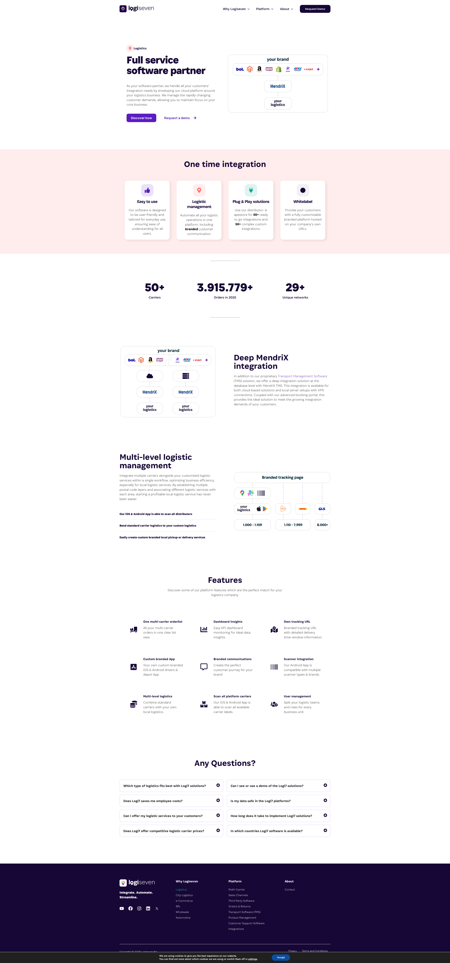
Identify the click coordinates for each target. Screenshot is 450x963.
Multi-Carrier (237, 889)
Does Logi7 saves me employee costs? (152, 801)
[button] (247, 9)
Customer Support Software (247, 923)
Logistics (181, 889)
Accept (281, 957)
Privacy (292, 950)
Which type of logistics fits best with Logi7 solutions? (164, 786)
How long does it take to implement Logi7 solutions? (271, 816)
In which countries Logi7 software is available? (267, 831)
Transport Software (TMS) (244, 912)
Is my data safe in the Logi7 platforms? (261, 801)
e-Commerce (184, 901)
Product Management (242, 917)
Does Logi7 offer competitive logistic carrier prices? (163, 831)
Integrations (236, 929)
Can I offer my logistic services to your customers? (162, 816)
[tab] (171, 786)
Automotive (183, 917)
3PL (178, 906)
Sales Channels (238, 895)
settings (252, 959)
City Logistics (184, 895)
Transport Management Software (302, 376)
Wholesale (182, 912)
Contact (290, 889)
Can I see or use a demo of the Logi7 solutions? (267, 786)
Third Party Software (242, 901)
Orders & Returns (240, 906)
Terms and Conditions (315, 950)
